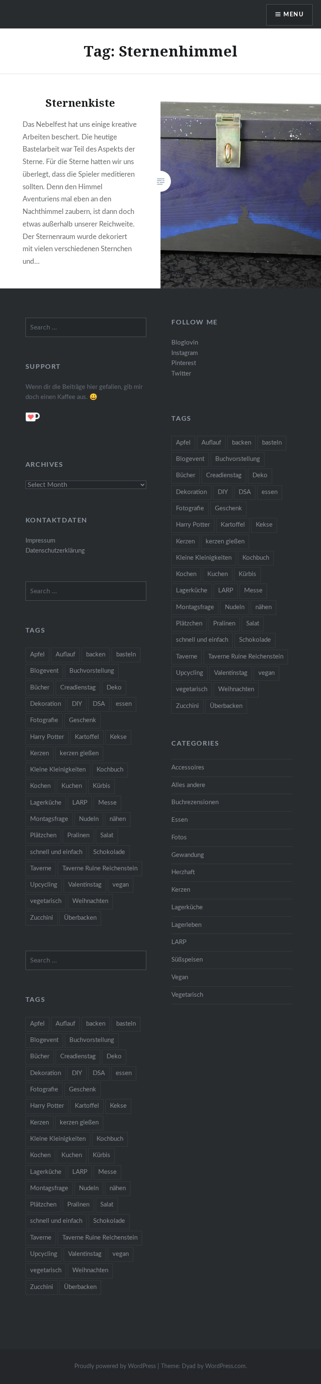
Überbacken (226, 706)
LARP (225, 590)
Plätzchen (189, 623)
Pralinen (224, 623)
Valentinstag (230, 673)
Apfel (183, 443)
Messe (253, 590)
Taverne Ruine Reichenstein (245, 656)
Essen (179, 820)
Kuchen (217, 574)
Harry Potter (193, 525)
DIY (223, 492)
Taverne (186, 656)
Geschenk (228, 508)
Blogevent (190, 459)
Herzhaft (183, 872)
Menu (293, 15)
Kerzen (185, 541)
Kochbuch (255, 558)
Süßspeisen (187, 960)
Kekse (264, 525)
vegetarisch (191, 689)
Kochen (186, 574)
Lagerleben (186, 925)
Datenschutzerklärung (55, 551)
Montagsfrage (195, 607)
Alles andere (188, 785)
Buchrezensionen (195, 802)
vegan (266, 673)
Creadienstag (224, 475)
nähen (263, 607)
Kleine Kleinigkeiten (204, 558)
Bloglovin (184, 343)
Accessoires (187, 767)
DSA (245, 492)
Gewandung (187, 855)
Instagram (184, 353)
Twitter (181, 373)
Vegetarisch (187, 995)
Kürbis (247, 574)
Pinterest (183, 363)
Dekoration (191, 492)
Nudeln (235, 607)
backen (241, 443)
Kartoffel (233, 525)
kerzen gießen (225, 541)
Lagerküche (191, 590)
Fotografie (190, 508)
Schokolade (255, 640)
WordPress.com (225, 1366)
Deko (260, 475)
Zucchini (187, 706)
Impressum (40, 541)
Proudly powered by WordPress (115, 1366)
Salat (252, 623)
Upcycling (189, 673)
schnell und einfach (202, 640)
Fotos (179, 837)
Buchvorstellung (237, 459)
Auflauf (211, 443)
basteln (272, 443)
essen (270, 492)
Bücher (185, 475)
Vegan (179, 977)
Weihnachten (236, 689)
